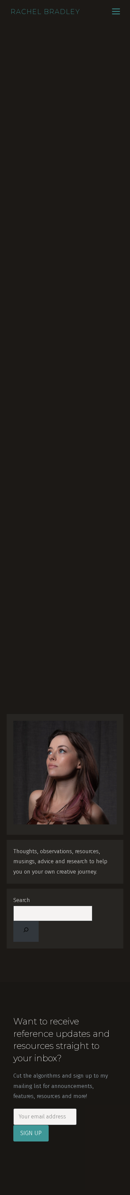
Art (36, 400)
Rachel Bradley (45, 12)
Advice (23, 400)
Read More (28, 381)
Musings (52, 400)
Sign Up (31, 1133)
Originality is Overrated (54, 575)
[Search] (26, 931)
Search (21, 900)
